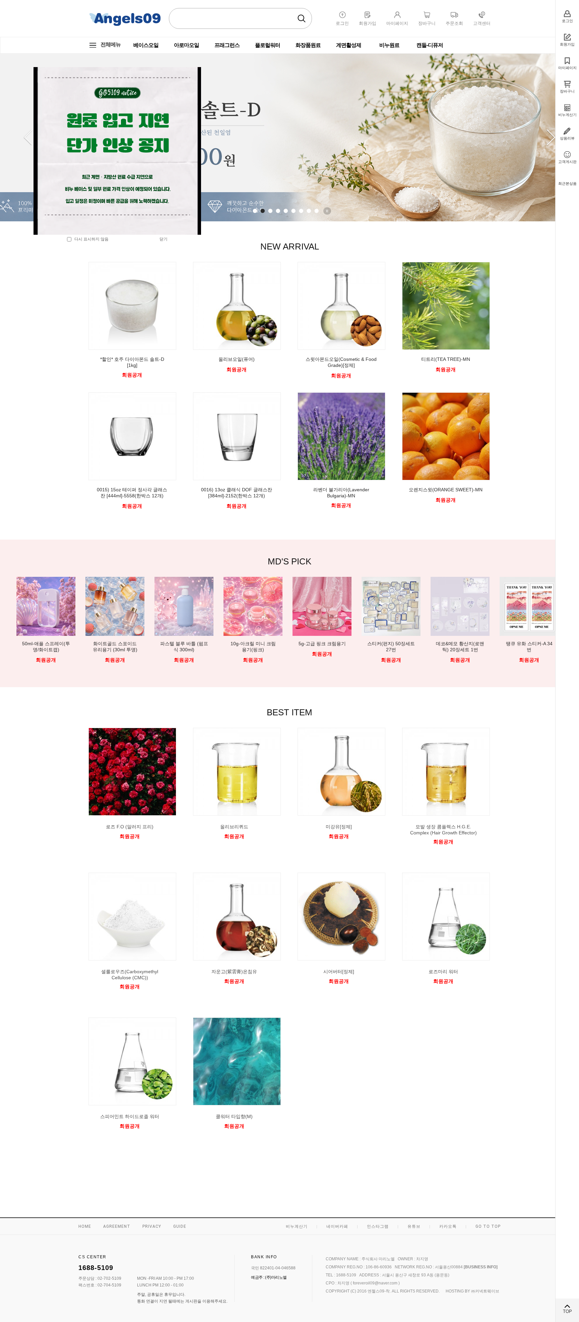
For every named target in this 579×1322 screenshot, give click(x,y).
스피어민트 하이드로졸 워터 (129, 1116)
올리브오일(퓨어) (236, 359)
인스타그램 (378, 1226)
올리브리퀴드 (234, 826)
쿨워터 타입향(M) (234, 1116)
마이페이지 (567, 68)
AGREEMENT (116, 1226)
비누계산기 (567, 115)
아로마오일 (186, 45)
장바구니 (567, 91)
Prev (28, 137)
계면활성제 (348, 45)
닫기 (163, 239)
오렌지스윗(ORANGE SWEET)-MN (445, 489)
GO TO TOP (488, 1226)
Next (551, 137)
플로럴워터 (267, 45)
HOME (84, 1226)
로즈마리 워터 (443, 971)
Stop (328, 211)
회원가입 (567, 44)
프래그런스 (227, 45)
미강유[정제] (339, 826)
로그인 (567, 21)
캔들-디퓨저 (429, 45)
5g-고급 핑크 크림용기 (253, 643)
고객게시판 (567, 162)
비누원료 (389, 45)
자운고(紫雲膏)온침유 (234, 971)
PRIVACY (151, 1226)
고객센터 (482, 23)
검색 (302, 18)
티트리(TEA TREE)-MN (445, 359)
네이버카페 (337, 1226)
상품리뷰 (567, 138)
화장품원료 (308, 45)
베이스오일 (145, 45)
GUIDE (179, 1226)
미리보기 (129, 848)
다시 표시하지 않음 (90, 239)
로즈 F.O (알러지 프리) (129, 826)
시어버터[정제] (338, 971)
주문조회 (454, 23)
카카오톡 (448, 1226)
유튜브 (414, 1226)
